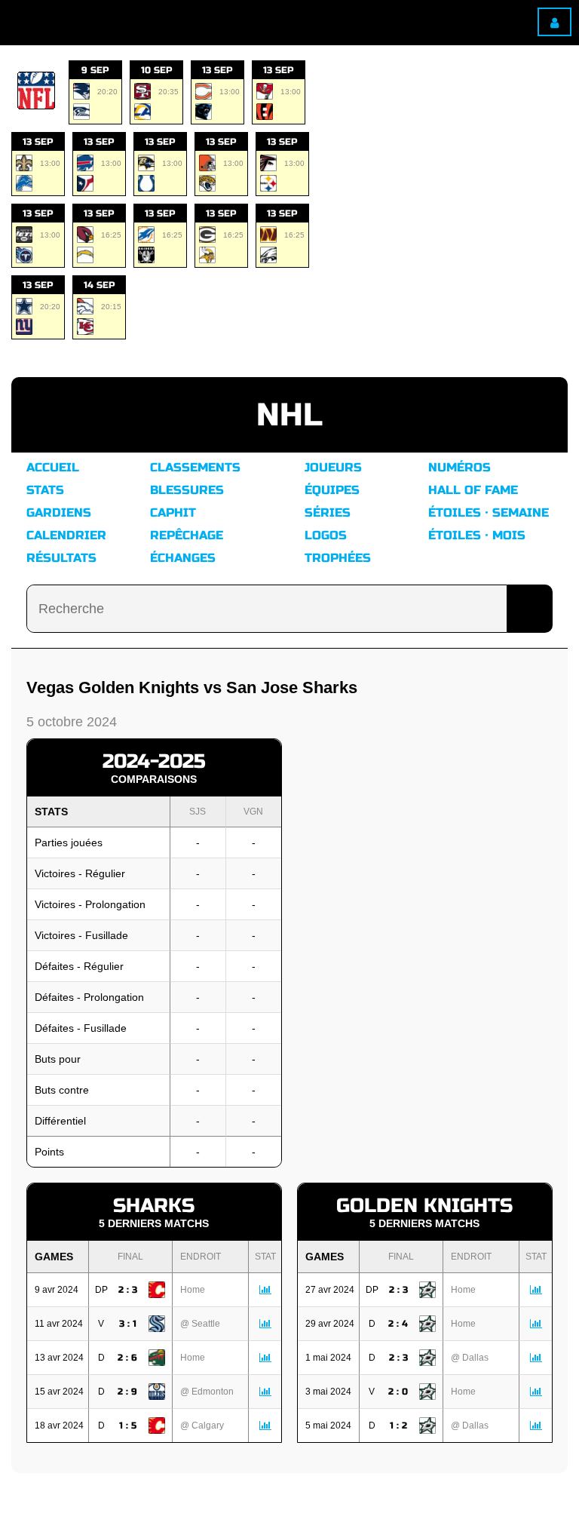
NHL (289, 415)
